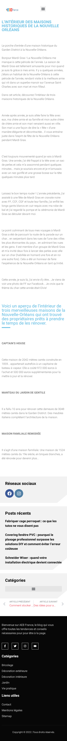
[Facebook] (9, 493)
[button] (43, 9)
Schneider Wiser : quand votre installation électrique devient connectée (33, 560)
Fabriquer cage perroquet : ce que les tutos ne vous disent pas (31, 523)
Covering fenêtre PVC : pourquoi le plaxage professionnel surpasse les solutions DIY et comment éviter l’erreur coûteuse (32, 542)
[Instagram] (19, 493)
